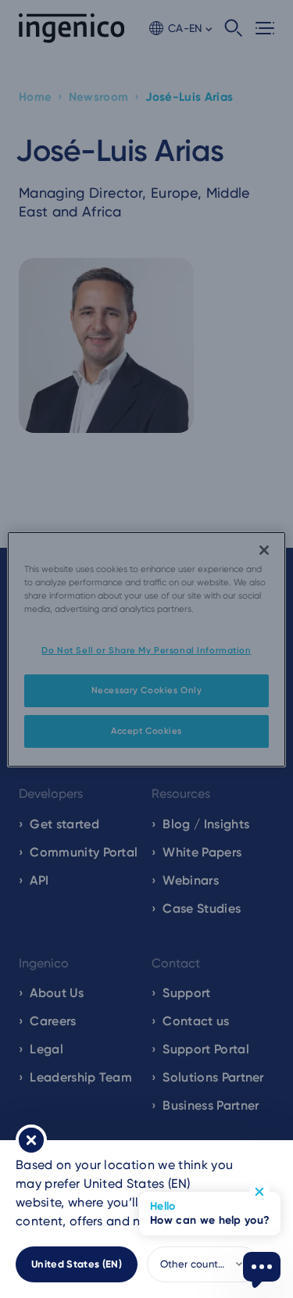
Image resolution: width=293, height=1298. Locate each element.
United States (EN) (76, 1264)
